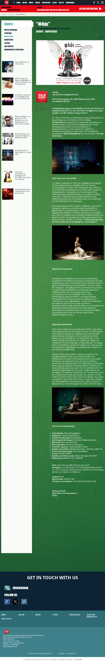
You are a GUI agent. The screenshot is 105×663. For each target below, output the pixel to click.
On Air (24, 3)
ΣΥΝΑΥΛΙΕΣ (8, 33)
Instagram (102, 2)
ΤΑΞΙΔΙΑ (7, 43)
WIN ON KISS (75, 615)
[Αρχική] (6, 3)
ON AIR (21, 615)
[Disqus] (70, 527)
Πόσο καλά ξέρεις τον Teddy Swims (22, 63)
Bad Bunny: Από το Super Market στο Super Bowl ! (23, 152)
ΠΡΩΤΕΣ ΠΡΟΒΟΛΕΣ (10, 30)
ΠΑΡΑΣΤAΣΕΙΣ (8, 36)
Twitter (98, 2)
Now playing (6, 7)
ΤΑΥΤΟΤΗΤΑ (6, 619)
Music (31, 3)
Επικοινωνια (20, 588)
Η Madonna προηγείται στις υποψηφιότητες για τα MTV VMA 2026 (23, 97)
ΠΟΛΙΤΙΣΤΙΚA (8, 40)
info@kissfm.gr (12, 646)
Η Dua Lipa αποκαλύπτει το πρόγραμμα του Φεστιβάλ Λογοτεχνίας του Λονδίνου (23, 175)
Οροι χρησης (72, 653)
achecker (78, 659)
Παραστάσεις (20, 14)
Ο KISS (55, 615)
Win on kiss (46, 3)
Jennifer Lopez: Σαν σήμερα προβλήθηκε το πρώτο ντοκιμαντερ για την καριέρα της (23, 81)
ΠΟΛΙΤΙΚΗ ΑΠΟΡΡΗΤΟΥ (92, 616)
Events (37, 3)
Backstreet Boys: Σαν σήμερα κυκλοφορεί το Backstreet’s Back (22, 136)
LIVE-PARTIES (9, 46)
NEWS (3, 615)
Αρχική (3, 14)
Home (14, 2)
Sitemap (62, 653)
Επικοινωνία (70, 3)
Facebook (94, 2)
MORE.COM (69, 479)
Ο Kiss (54, 3)
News (18, 3)
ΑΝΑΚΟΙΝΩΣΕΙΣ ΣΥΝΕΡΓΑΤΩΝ (14, 49)
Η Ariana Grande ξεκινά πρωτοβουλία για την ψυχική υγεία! (22, 191)
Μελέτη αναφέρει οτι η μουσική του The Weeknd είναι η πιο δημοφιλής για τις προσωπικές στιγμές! (22, 120)
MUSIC (38, 615)
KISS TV (61, 3)
